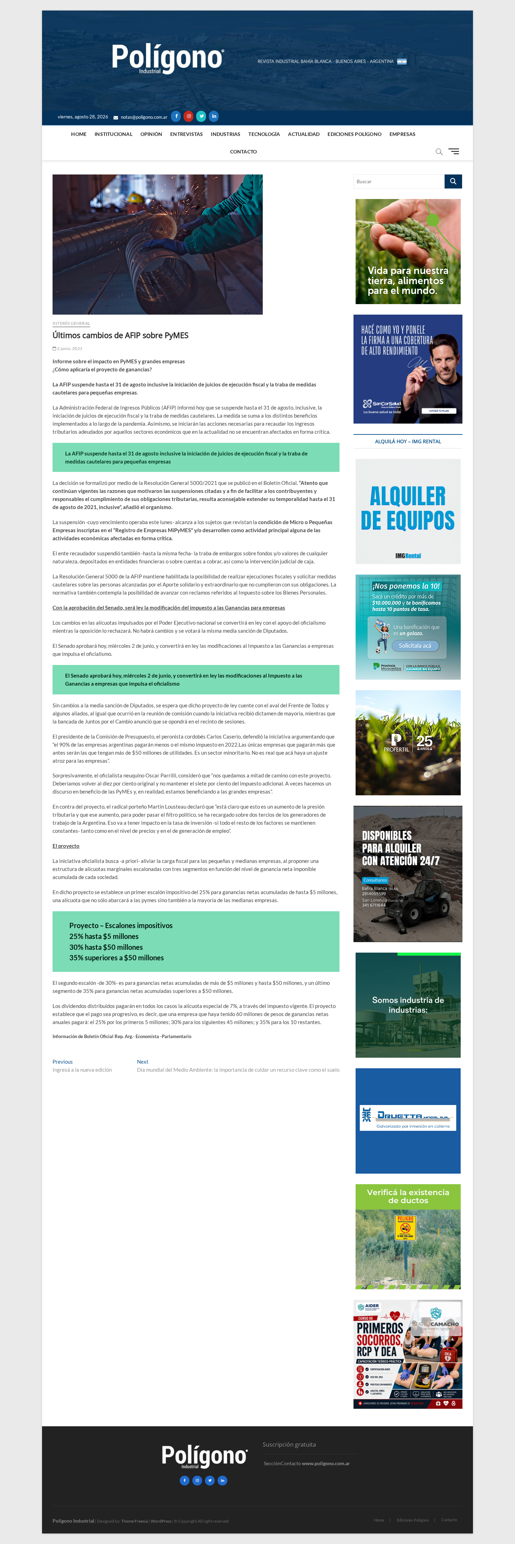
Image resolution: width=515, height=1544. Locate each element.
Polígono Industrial (73, 1521)
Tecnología (264, 134)
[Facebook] (176, 116)
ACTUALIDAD (304, 134)
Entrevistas (186, 134)
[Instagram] (188, 116)
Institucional (113, 134)
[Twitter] (201, 116)
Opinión (151, 134)
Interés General (71, 323)
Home (79, 134)
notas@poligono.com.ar (143, 117)
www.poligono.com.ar (326, 1463)
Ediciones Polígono (355, 134)
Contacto (243, 152)
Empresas (403, 134)
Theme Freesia (134, 1521)
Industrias (225, 134)
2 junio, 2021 (69, 348)
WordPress (161, 1521)
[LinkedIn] (214, 116)
